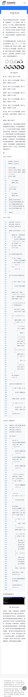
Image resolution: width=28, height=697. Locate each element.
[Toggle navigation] (24, 3)
